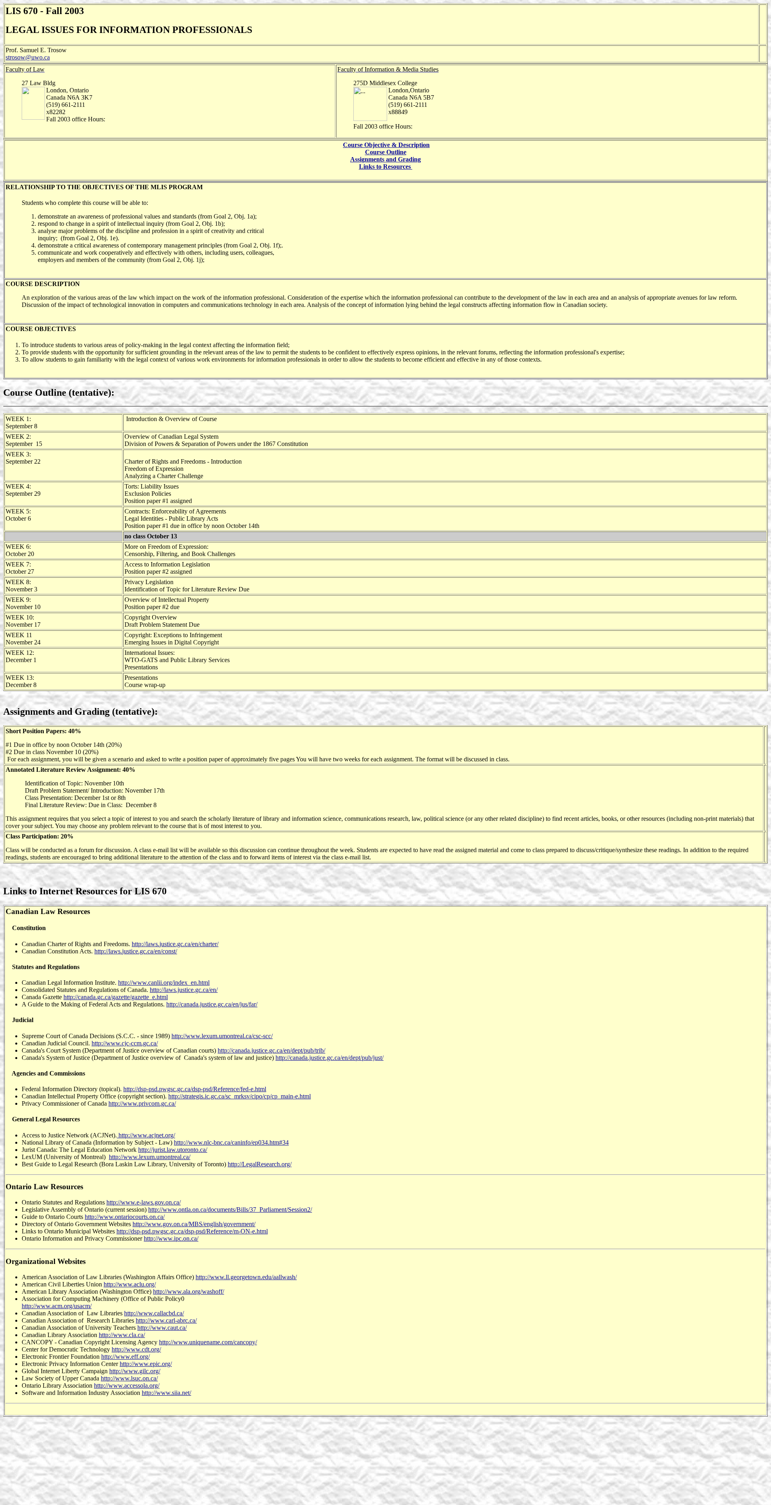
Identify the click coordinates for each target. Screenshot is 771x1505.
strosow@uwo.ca (28, 57)
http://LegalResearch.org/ (260, 1164)
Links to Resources (385, 166)
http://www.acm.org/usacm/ (57, 1306)
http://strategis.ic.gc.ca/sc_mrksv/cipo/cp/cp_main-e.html (239, 1096)
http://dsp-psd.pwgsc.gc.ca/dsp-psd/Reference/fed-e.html (194, 1089)
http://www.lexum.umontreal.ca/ (149, 1156)
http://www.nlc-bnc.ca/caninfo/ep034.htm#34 (231, 1142)
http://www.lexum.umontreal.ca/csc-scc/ (222, 1036)
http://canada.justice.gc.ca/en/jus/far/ (211, 1004)
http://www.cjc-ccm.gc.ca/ (125, 1043)
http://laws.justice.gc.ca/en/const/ (135, 951)
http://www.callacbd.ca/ (154, 1313)
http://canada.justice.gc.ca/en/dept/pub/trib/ (271, 1050)
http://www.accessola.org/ (126, 1385)
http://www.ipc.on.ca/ (171, 1238)
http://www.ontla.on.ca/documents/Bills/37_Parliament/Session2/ (230, 1209)
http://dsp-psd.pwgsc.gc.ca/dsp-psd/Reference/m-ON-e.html (192, 1231)
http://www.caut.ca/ (162, 1327)
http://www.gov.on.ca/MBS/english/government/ (194, 1224)
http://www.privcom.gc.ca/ (142, 1103)
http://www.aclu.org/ (130, 1284)
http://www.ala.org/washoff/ (188, 1291)
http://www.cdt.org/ (136, 1349)
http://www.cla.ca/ (122, 1334)
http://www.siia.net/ (166, 1392)
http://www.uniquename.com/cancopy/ (208, 1342)
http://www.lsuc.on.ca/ (129, 1378)
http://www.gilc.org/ (134, 1371)
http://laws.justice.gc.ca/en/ (184, 989)
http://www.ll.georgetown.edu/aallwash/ (246, 1277)
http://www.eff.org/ (125, 1356)
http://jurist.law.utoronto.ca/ (172, 1149)
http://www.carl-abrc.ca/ (166, 1320)
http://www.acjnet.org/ (146, 1135)
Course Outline (385, 152)
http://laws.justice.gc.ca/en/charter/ (175, 944)
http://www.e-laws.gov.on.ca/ (143, 1202)
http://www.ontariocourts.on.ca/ (125, 1216)
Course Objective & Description (386, 144)
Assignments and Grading (385, 159)
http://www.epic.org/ (146, 1363)
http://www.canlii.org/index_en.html (164, 982)
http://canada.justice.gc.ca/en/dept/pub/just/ (329, 1057)
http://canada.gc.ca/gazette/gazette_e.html (115, 997)
